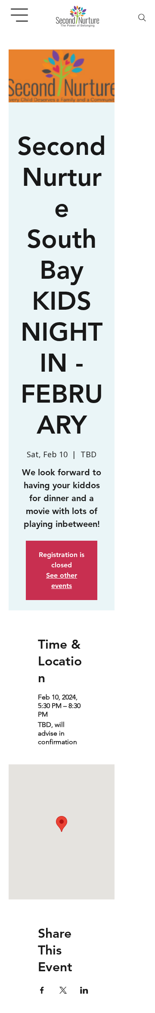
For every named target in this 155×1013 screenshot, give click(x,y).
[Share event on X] (63, 990)
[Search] (142, 18)
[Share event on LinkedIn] (84, 990)
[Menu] (20, 15)
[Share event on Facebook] (42, 990)
